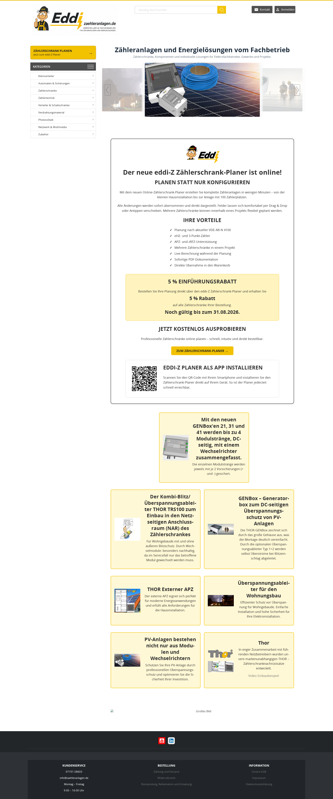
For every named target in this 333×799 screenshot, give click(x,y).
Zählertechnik (46, 98)
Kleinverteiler (46, 76)
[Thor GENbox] (256, 89)
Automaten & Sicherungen (54, 83)
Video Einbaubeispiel (263, 676)
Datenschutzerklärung (259, 784)
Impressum (259, 778)
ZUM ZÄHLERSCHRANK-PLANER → (202, 351)
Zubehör (43, 134)
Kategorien (41, 67)
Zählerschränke (47, 90)
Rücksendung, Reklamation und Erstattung (166, 784)
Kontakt (265, 9)
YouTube (161, 740)
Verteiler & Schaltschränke (54, 105)
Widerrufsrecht (166, 778)
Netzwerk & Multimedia (52, 127)
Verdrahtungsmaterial (51, 112)
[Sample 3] (202, 90)
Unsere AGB (259, 771)
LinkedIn (171, 740)
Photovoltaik (45, 119)
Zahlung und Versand (166, 771)
